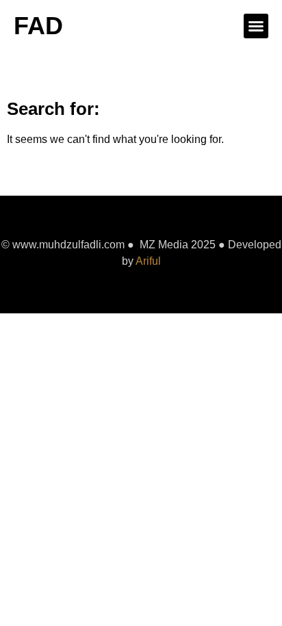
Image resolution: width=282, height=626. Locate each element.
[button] (256, 26)
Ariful (148, 261)
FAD (38, 26)
